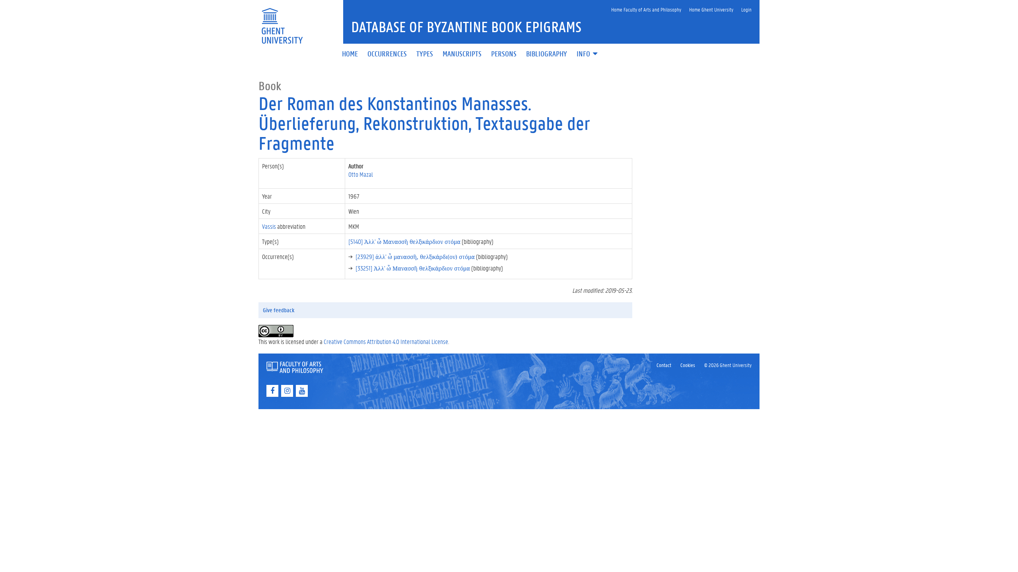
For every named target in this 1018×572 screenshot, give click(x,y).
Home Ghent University (711, 9)
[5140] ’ (404, 241)
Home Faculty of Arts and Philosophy (646, 9)
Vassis (269, 226)
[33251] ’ (413, 268)
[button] (588, 54)
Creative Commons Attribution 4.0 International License (386, 341)
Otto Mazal (360, 174)
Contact (664, 364)
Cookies (687, 364)
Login (746, 9)
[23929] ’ (415, 256)
